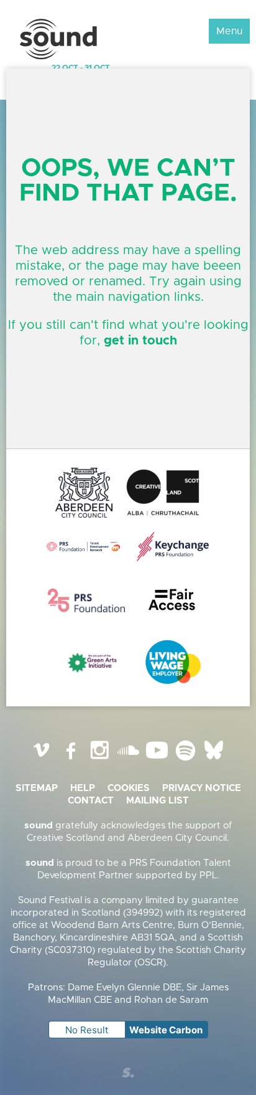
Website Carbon (166, 1030)
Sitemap (37, 788)
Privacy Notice (201, 788)
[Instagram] (99, 759)
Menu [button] (229, 31)
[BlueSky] (213, 759)
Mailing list (157, 800)
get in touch (140, 340)
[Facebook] (71, 759)
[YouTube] (156, 759)
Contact (91, 800)
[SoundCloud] (128, 759)
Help (82, 788)
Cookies (128, 788)
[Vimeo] (42, 759)
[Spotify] (185, 759)
